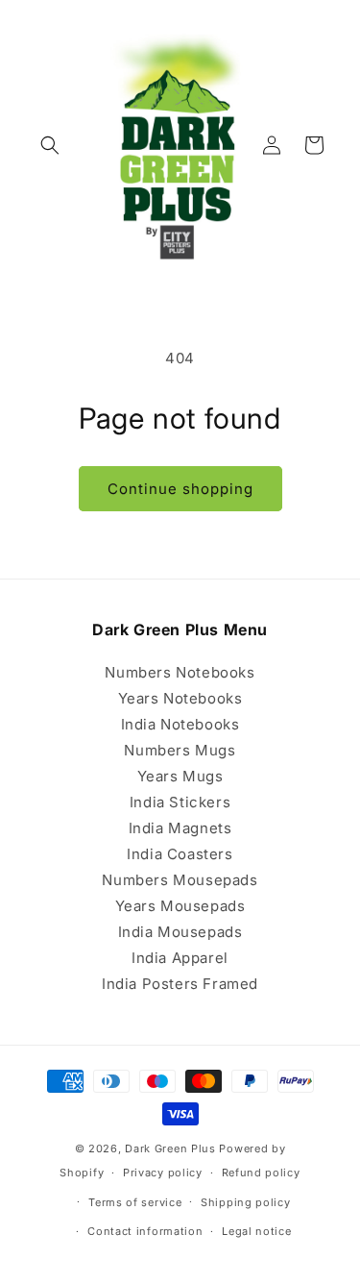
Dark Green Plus (170, 1148)
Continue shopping (180, 489)
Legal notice (256, 1231)
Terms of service (134, 1202)
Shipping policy (246, 1202)
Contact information (145, 1231)
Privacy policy (163, 1172)
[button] (50, 145)
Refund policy (261, 1172)
